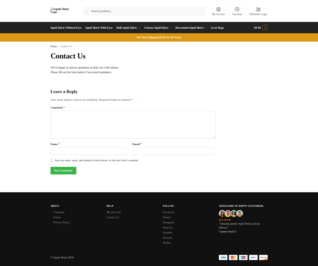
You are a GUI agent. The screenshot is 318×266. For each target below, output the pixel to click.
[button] (261, 27)
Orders (57, 217)
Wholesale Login (258, 14)
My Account (218, 14)
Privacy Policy (61, 222)
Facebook (168, 212)
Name (55, 144)
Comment (57, 107)
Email (137, 144)
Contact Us (113, 217)
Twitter (167, 217)
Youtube (167, 232)
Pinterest (168, 227)
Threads (167, 237)
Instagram (168, 222)
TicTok (167, 242)
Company (59, 212)
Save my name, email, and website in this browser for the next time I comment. (97, 160)
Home (53, 46)
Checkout (237, 14)
